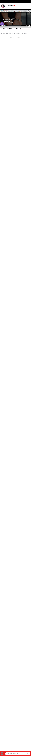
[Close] (3, 4)
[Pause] (2, 26)
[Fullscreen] (29, 26)
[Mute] (26, 26)
